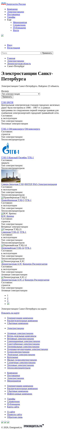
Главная (11, 58)
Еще (9, 19)
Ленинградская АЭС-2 (12, 280)
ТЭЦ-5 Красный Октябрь (14, 157)
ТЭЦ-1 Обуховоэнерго (12, 129)
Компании (12, 9)
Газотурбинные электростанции (23, 344)
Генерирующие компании (20, 318)
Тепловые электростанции (20, 365)
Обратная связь (15, 417)
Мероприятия (20, 22)
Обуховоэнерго (32, 129)
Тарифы (11, 17)
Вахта (16, 30)
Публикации (19, 27)
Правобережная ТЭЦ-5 (12, 200)
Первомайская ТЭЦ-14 (12, 248)
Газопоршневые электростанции (23, 341)
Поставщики (13, 14)
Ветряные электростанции (20, 338)
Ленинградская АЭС (11, 264)
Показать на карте (10, 313)
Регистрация (13, 47)
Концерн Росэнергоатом (35, 264)
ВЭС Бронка (7, 216)
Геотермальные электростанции (23, 346)
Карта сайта (13, 407)
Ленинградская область (19, 63)
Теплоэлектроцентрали (18, 368)
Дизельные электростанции (21, 354)
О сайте (11, 412)
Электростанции (15, 11)
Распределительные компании (22, 320)
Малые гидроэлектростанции (22, 360)
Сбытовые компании (17, 323)
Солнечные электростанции (21, 362)
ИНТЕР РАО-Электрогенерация (40, 184)
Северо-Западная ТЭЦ (12, 184)
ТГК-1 (30, 157)
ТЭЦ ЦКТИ (7, 102)
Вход (9, 45)
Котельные (12, 357)
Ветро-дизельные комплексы (21, 336)
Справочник (19, 25)
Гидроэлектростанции (18, 352)
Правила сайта (14, 414)
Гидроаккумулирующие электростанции (27, 349)
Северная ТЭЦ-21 (10, 232)
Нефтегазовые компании (19, 394)
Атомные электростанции (20, 333)
